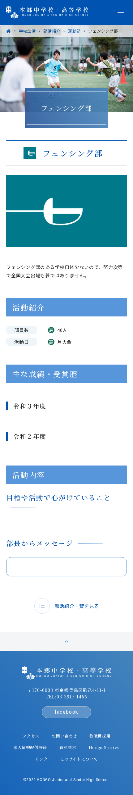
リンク (41, 759)
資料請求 (67, 747)
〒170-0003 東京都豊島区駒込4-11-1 (66, 690)
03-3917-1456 (72, 696)
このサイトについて (79, 759)
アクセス (31, 736)
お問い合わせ (64, 736)
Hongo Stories (104, 747)
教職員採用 (99, 736)
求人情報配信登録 (30, 747)
